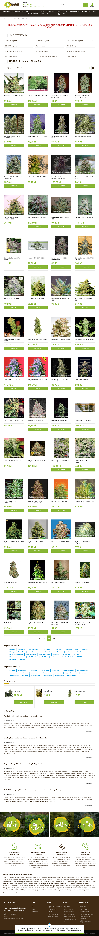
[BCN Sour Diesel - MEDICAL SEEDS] (14, 327)
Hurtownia (35, 911)
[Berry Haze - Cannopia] (85, 367)
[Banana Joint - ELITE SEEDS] (38, 245)
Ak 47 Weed (44, 657)
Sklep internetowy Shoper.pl (87, 933)
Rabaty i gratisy (68, 909)
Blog (33, 907)
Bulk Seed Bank (59, 675)
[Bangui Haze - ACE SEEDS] (14, 286)
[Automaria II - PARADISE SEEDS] (14, 83)
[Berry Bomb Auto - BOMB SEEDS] (38, 367)
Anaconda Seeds (14, 675)
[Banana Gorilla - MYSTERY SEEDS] (14, 245)
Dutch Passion (35, 673)
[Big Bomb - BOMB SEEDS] (38, 529)
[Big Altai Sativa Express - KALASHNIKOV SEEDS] (38, 489)
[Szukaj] (85, 5)
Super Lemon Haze (44, 654)
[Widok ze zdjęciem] (89, 68)
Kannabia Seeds (35, 675)
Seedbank (22, 659)
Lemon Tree (21, 652)
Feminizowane (84, 909)
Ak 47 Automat (59, 652)
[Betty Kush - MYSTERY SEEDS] (38, 448)
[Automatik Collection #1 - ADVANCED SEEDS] (85, 83)
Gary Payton (56, 654)
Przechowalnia (52, 909)
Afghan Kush (66, 654)
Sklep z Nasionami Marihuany (85, 917)
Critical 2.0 (54, 657)
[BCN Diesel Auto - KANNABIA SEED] (61, 286)
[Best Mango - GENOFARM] (61, 408)
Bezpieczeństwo (69, 911)
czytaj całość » (89, 731)
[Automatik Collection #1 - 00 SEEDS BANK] (61, 83)
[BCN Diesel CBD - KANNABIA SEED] (85, 286)
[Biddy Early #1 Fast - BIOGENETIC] (85, 448)
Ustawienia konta (53, 914)
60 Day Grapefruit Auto (67, 657)
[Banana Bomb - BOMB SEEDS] (85, 205)
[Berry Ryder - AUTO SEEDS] (38, 408)
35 (44, 639)
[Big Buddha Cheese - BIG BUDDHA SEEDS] (85, 610)
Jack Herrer (80, 652)
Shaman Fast (21, 649)
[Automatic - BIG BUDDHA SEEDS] (38, 83)
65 (67, 639)
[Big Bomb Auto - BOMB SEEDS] (61, 529)
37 (54, 639)
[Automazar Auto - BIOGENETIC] (85, 124)
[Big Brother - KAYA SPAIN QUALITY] (85, 529)
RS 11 (76, 649)
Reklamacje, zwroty (69, 916)
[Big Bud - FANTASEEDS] (61, 570)
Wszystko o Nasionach (86, 914)
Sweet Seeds (13, 673)
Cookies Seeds (45, 670)
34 (40, 639)
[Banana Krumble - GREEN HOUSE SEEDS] (61, 245)
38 (58, 639)
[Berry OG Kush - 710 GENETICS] (14, 408)
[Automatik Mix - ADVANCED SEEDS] (61, 124)
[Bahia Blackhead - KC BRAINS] (38, 205)
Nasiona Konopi (84, 911)
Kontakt (50, 911)
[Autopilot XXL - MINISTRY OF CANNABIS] (14, 164)
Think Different (81, 657)
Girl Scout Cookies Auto (16, 654)
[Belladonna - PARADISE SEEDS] (61, 327)
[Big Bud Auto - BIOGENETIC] (38, 610)
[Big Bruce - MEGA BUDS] (14, 570)
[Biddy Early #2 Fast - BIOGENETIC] (14, 489)
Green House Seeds (68, 670)
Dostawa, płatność (69, 914)
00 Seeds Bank (48, 675)
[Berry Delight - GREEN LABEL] (61, 367)
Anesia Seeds (33, 670)
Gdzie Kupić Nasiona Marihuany (86, 922)
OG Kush (39, 652)
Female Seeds (24, 673)
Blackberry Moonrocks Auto (17, 657)
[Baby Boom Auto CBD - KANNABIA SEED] (14, 205)
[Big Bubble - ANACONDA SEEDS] (38, 570)
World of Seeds (71, 675)
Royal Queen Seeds (82, 670)
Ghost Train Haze (31, 654)
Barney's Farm (22, 670)
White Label (84, 673)
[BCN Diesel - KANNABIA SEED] (38, 286)
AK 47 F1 (76, 654)
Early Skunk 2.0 (48, 649)
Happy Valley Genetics (71, 673)
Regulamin (67, 907)
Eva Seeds (25, 675)
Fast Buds (12, 670)
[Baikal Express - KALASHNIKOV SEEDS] (61, 205)
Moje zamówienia (53, 916)
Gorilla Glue (12, 659)
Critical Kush (69, 652)
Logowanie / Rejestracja (55, 907)
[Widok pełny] (93, 68)
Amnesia (30, 652)
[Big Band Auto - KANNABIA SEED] (85, 489)
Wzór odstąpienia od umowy (70, 920)
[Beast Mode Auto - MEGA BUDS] (38, 327)
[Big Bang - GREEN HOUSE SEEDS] (14, 529)
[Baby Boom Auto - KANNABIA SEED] (85, 164)
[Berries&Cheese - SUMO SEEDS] (85, 327)
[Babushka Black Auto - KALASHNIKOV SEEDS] (61, 164)
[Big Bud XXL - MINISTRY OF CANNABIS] (61, 610)
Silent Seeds (46, 673)
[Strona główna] (11, 4)
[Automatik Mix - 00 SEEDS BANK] (38, 124)
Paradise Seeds (57, 673)
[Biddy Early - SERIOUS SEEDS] (61, 448)
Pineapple (12, 652)
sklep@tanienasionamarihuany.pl (37, 6)
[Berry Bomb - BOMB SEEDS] (14, 367)
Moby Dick (85, 649)
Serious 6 (12, 649)
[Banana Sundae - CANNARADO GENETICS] (85, 245)
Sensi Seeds (55, 670)
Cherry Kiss (48, 652)
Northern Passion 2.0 (34, 649)
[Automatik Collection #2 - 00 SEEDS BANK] (14, 124)
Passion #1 (69, 649)
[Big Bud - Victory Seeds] (85, 570)
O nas (33, 909)
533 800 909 (28, 4)
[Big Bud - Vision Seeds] (14, 610)
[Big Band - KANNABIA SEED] (61, 489)
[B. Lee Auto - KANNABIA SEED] (38, 164)
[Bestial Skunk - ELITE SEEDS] (85, 408)
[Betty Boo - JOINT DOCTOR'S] (14, 448)
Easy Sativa (59, 649)
